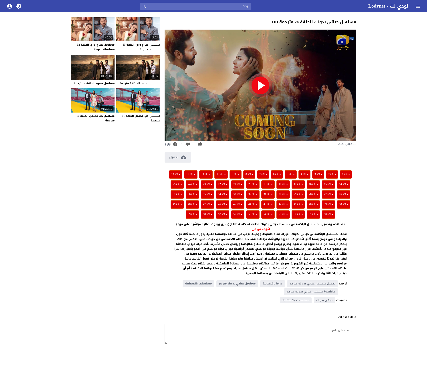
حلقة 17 (298, 184)
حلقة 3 (318, 174)
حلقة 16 (313, 184)
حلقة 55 (252, 214)
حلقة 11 (205, 174)
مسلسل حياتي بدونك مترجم (237, 283)
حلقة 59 (192, 214)
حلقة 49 (177, 204)
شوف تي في (261, 229)
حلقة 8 (249, 174)
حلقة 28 (313, 194)
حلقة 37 (177, 194)
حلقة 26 (343, 194)
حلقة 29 (298, 194)
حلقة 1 (346, 174)
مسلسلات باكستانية (198, 283)
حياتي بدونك (324, 300)
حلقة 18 (283, 184)
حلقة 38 (343, 204)
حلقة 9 (235, 174)
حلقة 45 (237, 204)
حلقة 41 (298, 204)
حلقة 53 (283, 214)
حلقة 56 (237, 214)
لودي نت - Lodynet (388, 6)
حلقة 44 (252, 204)
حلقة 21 (237, 184)
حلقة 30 (283, 194)
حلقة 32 (252, 194)
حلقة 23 (207, 184)
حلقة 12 (190, 174)
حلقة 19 (268, 184)
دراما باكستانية (272, 283)
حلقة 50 (328, 214)
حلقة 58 (207, 214)
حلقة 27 (328, 194)
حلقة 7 (263, 174)
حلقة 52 (298, 214)
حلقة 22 (222, 184)
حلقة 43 (268, 204)
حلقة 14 (343, 184)
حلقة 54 (268, 214)
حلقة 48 (192, 204)
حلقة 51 (313, 214)
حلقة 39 (328, 204)
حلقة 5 (290, 174)
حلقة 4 (304, 174)
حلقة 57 (222, 214)
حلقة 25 (177, 184)
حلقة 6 (277, 174)
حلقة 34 (222, 194)
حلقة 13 (175, 174)
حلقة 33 (237, 194)
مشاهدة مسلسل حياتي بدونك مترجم (310, 291)
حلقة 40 (313, 204)
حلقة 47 (207, 204)
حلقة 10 (221, 174)
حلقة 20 (252, 184)
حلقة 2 (332, 174)
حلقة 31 (268, 194)
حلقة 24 (192, 184)
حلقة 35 (207, 194)
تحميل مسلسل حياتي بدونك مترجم (312, 283)
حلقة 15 (328, 184)
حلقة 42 (283, 204)
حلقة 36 (192, 194)
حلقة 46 (222, 204)
